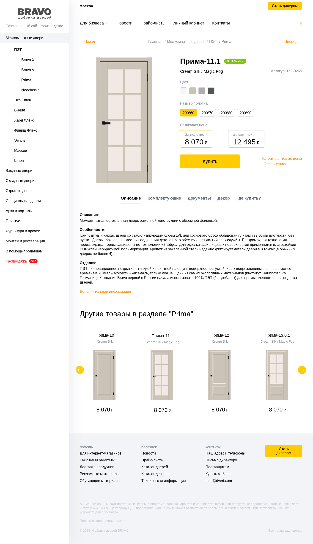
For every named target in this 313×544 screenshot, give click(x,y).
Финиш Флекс (25, 130)
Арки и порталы (19, 211)
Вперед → (293, 41)
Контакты (221, 23)
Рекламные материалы (99, 474)
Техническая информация (163, 481)
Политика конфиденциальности (103, 520)
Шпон (19, 160)
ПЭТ (18, 50)
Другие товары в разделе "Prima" (136, 314)
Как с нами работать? (98, 460)
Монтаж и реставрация (25, 241)
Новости (124, 23)
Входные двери (19, 171)
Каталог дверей (154, 467)
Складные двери (20, 181)
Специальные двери (23, 201)
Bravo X (27, 60)
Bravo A (27, 70)
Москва (86, 6)
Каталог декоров (155, 474)
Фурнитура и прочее (23, 231)
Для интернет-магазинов (101, 453)
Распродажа (21, 261)
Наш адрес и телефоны (226, 453)
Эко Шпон (22, 100)
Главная (155, 41)
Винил (19, 110)
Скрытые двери (19, 191)
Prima (26, 80)
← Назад (87, 41)
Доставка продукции (97, 467)
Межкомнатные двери (24, 38)
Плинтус (13, 221)
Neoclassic (30, 90)
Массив (20, 150)
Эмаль (19, 140)
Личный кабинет (188, 23)
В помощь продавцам (24, 251)
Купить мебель (218, 474)
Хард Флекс (24, 120)
